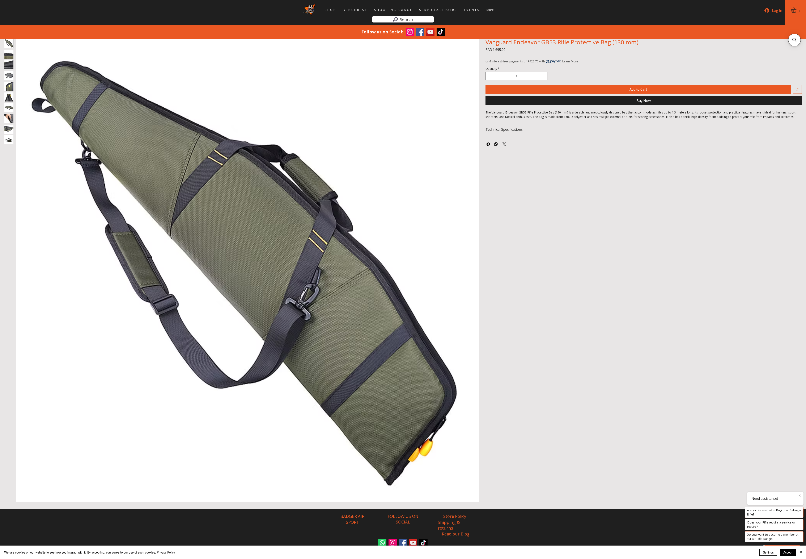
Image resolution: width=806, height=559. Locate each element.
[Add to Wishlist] (797, 89)
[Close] (800, 552)
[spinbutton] (516, 76)
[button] (796, 10)
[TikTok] (441, 32)
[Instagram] (410, 32)
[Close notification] (799, 496)
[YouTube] (430, 32)
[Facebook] (420, 32)
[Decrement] (488, 76)
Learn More (570, 61)
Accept (787, 552)
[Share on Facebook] (488, 144)
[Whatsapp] (382, 543)
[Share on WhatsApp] (496, 144)
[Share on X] (504, 144)
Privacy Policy (166, 552)
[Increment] (544, 76)
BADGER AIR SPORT (352, 519)
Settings (768, 552)
